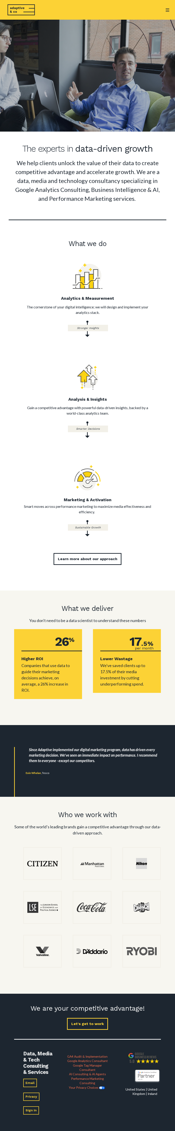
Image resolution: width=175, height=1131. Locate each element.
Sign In (31, 1110)
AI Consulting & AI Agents (87, 1074)
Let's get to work (87, 1024)
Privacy (31, 1096)
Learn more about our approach (87, 559)
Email (30, 1083)
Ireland (152, 1094)
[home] (21, 10)
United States (135, 1089)
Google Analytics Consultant (87, 1061)
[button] (167, 14)
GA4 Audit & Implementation (87, 1056)
